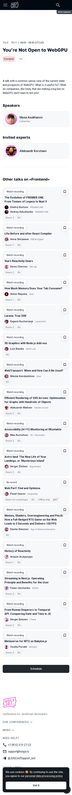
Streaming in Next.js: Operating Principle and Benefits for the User (27, 580)
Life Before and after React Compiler (28, 233)
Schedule (36, 668)
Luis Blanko (17, 348)
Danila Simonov (19, 529)
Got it (36, 785)
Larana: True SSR (15, 315)
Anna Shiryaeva (19, 239)
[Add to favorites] (64, 191)
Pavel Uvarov (17, 493)
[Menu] (5, 5)
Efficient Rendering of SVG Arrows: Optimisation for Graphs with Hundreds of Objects (35, 400)
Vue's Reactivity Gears (19, 261)
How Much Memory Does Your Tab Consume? (33, 288)
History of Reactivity (17, 551)
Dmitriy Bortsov (19, 207)
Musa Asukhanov (31, 117)
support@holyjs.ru (18, 751)
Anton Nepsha (18, 294)
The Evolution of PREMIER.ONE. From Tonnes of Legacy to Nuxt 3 (26, 199)
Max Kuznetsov (19, 435)
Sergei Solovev (19, 619)
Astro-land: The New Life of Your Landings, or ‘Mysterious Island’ (25, 458)
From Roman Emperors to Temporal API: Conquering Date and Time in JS (28, 611)
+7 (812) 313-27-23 (19, 744)
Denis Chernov (18, 266)
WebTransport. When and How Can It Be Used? (34, 370)
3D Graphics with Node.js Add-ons (26, 343)
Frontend (9, 59)
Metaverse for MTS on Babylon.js (26, 641)
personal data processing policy (43, 776)
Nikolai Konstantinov (22, 376)
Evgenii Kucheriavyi (21, 321)
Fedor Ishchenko (20, 588)
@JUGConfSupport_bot (21, 758)
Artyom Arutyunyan (21, 556)
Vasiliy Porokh (18, 646)
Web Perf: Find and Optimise (22, 488)
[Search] (58, 5)
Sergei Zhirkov (18, 466)
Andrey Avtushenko (21, 211)
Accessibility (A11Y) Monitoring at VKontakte (33, 429)
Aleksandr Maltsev (21, 407)
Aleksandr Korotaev (33, 151)
